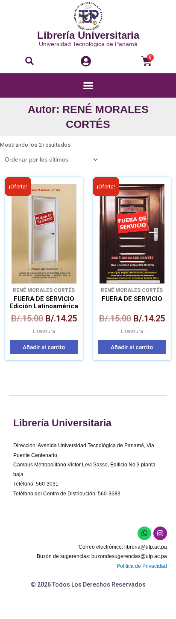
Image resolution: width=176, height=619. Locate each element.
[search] (29, 61)
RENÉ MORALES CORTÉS (44, 290)
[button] (29, 61)
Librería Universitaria (88, 35)
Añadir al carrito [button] (44, 347)
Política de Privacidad (142, 566)
